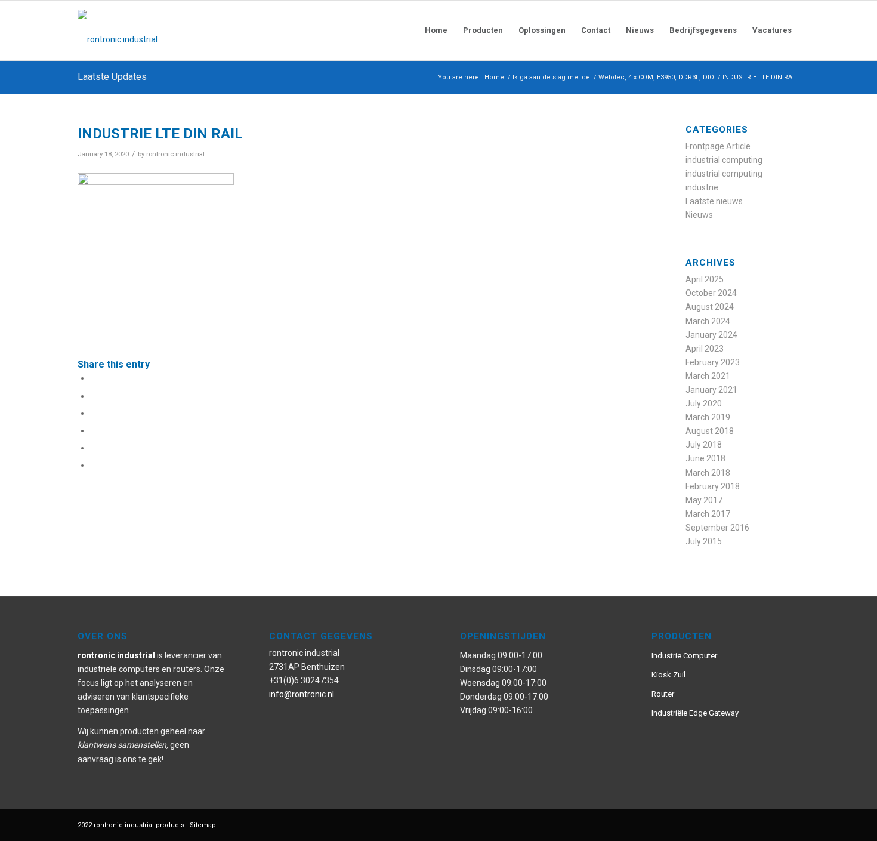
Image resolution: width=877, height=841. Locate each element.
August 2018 (709, 431)
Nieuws (699, 215)
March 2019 (707, 417)
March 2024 (707, 321)
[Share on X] (93, 396)
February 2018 (712, 486)
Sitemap (203, 825)
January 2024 (711, 335)
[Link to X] (773, 824)
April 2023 (704, 348)
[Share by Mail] (93, 465)
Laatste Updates (112, 76)
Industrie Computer (684, 655)
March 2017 (707, 514)
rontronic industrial (175, 154)
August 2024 (709, 307)
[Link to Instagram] (755, 824)
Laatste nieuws (714, 201)
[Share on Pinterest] (93, 430)
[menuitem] (436, 30)
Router (662, 693)
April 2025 (704, 279)
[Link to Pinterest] (737, 824)
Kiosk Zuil (668, 674)
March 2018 (707, 473)
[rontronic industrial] (185, 30)
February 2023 (712, 362)
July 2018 (703, 444)
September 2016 (717, 527)
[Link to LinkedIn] (790, 824)
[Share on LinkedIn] (93, 447)
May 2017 (703, 500)
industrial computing (723, 160)
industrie (701, 187)
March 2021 (707, 376)
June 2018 (705, 458)
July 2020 (703, 403)
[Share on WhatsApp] (93, 413)
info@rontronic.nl (301, 694)
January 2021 (711, 390)
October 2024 (711, 293)
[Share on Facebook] (93, 378)
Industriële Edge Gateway (695, 712)
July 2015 (703, 541)
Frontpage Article (718, 146)
